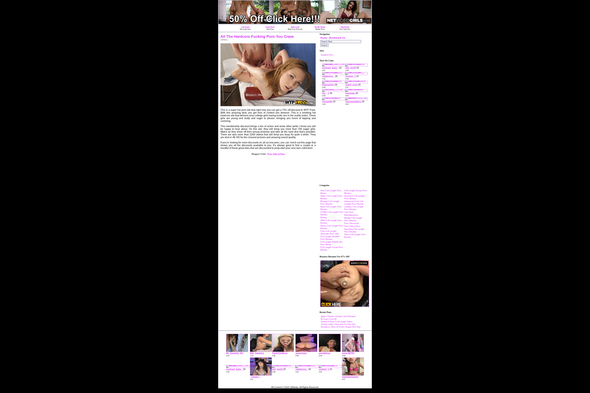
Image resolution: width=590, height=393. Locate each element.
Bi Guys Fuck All (328, 319)
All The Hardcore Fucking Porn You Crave (257, 36)
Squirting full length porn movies (354, 230)
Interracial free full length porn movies (354, 202)
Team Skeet (270, 27)
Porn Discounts (351, 223)
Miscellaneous (351, 215)
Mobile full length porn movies (353, 219)
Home (323, 38)
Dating (323, 217)
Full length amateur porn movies (330, 237)
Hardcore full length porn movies (354, 197)
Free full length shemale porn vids (329, 232)
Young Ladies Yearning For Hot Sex (338, 324)
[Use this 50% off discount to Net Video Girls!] (295, 23)
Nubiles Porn (327, 55)
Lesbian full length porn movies (353, 207)
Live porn (348, 212)
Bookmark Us (337, 38)
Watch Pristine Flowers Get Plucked (338, 316)
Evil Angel (245, 27)
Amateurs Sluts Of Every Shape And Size (341, 327)
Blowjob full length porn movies (329, 202)
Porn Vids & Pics (276, 154)
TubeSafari (344, 27)
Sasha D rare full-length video (336, 321)
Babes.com (295, 27)
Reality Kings (320, 27)
